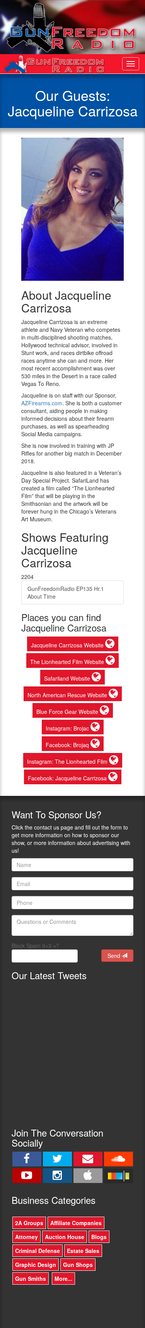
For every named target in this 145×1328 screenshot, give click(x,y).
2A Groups (29, 1223)
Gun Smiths (30, 1278)
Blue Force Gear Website (68, 711)
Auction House (64, 1237)
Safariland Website (68, 678)
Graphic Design (35, 1264)
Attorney (26, 1237)
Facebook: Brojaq (68, 745)
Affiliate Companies (76, 1223)
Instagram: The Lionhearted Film (68, 761)
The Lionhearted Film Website (68, 662)
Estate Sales (83, 1251)
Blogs (99, 1237)
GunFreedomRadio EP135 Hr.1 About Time (65, 592)
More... (63, 1278)
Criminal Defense (37, 1251)
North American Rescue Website (68, 695)
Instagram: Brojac (68, 728)
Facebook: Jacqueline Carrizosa (68, 778)
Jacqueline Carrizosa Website (68, 645)
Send (114, 955)
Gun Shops (78, 1264)
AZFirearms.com (41, 403)
